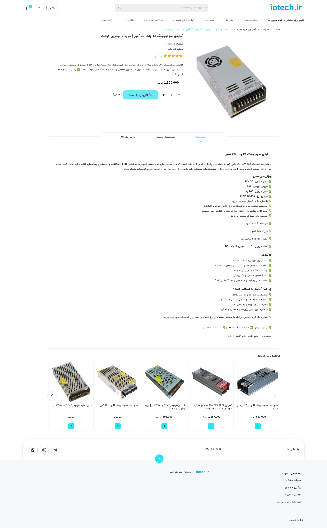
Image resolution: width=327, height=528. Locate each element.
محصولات (265, 29)
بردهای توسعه (252, 20)
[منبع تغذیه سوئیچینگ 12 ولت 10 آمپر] (71, 381)
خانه (278, 29)
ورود (50, 7)
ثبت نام (41, 7)
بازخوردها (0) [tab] (127, 137)
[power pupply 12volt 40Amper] (117, 381)
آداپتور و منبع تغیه (246, 29)
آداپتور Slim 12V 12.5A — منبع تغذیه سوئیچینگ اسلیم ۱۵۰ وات (213, 407)
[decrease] (179, 95)
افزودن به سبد (139, 95)
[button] (52, 396)
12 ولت (228, 29)
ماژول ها (229, 20)
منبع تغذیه (252, 336)
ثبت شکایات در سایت (289, 502)
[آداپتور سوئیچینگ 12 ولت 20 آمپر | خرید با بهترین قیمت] (202, 472)
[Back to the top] (159, 458)
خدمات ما (109, 20)
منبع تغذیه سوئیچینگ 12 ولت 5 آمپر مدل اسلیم (257, 407)
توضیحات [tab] (201, 137)
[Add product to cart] (258, 426)
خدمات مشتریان (292, 480)
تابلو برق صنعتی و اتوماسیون (287, 20)
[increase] (163, 95)
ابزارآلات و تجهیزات (154, 20)
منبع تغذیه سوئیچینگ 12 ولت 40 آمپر (119, 405)
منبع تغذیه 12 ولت (237, 336)
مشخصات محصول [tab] (165, 137)
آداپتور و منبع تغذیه (185, 20)
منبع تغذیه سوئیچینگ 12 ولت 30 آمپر (73, 405)
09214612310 (213, 449)
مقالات (131, 20)
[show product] (118, 426)
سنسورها (210, 20)
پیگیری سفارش (293, 487)
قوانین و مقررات (292, 495)
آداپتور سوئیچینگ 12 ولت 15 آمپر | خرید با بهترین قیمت (165, 407)
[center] (119, 8)
